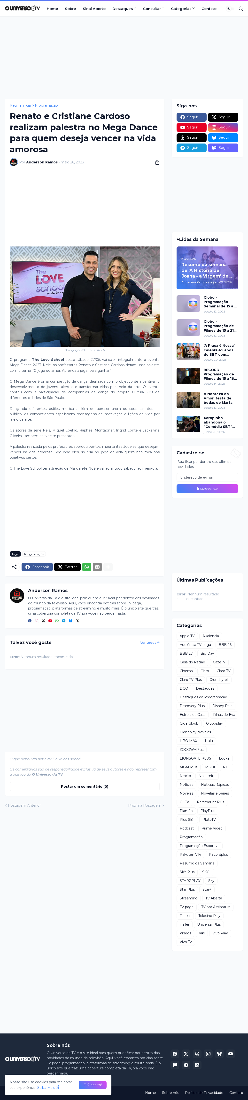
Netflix (185, 776)
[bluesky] (70, 620)
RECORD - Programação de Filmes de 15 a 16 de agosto (219, 374)
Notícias (186, 784)
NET (226, 767)
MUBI (210, 767)
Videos (185, 933)
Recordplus (218, 854)
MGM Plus (188, 767)
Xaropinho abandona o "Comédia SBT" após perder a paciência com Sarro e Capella (218, 422)
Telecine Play (209, 916)
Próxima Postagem (144, 805)
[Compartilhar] (155, 162)
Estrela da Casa (192, 714)
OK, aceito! (93, 1085)
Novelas (186, 793)
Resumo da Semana (197, 863)
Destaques (122, 8)
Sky (211, 881)
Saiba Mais (46, 1087)
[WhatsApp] (86, 567)
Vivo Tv (186, 942)
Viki (202, 933)
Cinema (186, 671)
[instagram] (36, 620)
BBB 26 (225, 645)
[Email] (97, 567)
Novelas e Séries (215, 793)
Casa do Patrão (192, 662)
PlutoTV (209, 819)
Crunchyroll (218, 679)
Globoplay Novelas (195, 732)
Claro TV (224, 671)
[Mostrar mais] (108, 567)
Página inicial (20, 105)
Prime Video (212, 828)
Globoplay (214, 723)
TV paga (187, 907)
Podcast (187, 828)
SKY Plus (187, 872)
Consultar (152, 8)
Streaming (189, 898)
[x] (186, 1053)
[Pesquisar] (239, 9)
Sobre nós (170, 1093)
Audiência (210, 636)
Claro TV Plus (191, 679)
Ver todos (148, 642)
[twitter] (43, 620)
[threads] (77, 620)
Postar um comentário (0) (84, 786)
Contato (209, 8)
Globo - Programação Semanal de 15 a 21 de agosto (221, 302)
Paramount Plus (210, 802)
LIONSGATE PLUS (195, 758)
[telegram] (63, 620)
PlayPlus (208, 811)
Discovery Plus (192, 706)
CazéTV (219, 662)
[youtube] (50, 620)
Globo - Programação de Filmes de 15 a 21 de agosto (219, 326)
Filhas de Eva (224, 714)
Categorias (181, 8)
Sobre (70, 8)
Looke (224, 758)
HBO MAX (188, 741)
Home (52, 8)
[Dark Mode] (230, 9)
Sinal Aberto (94, 8)
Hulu (209, 741)
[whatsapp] (57, 620)
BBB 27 (186, 653)
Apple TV (187, 636)
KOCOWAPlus (191, 749)
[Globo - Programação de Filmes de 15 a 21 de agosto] (188, 327)
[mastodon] (174, 1065)
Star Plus (187, 889)
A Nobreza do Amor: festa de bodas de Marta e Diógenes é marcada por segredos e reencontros (220, 398)
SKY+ (206, 872)
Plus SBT (187, 819)
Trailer (184, 924)
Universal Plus (209, 924)
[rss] (197, 1065)
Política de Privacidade (204, 1093)
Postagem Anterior (24, 805)
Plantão (186, 811)
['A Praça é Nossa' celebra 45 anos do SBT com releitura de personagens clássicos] (188, 351)
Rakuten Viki (190, 854)
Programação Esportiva (199, 846)
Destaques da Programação (203, 697)
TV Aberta (213, 898)
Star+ (206, 889)
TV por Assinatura (215, 907)
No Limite (207, 776)
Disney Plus (222, 706)
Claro (205, 671)
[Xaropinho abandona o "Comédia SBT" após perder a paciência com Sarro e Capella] (188, 424)
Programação (46, 105)
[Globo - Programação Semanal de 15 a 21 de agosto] (188, 303)
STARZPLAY (190, 881)
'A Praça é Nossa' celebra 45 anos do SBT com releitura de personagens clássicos (219, 350)
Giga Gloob (189, 723)
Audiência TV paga (195, 645)
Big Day (207, 653)
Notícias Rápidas (215, 784)
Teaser (185, 916)
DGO (184, 688)
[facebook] (29, 620)
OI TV (184, 802)
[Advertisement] (124, 58)
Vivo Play (220, 933)
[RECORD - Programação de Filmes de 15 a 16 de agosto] (188, 376)
